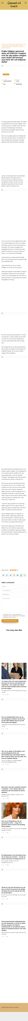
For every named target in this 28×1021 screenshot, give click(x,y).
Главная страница (6, 44)
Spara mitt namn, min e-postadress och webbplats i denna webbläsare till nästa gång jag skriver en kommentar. (14, 616)
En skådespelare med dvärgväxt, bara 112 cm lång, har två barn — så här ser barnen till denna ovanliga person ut (13, 856)
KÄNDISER (6, 74)
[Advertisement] (14, 28)
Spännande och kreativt (14, 5)
